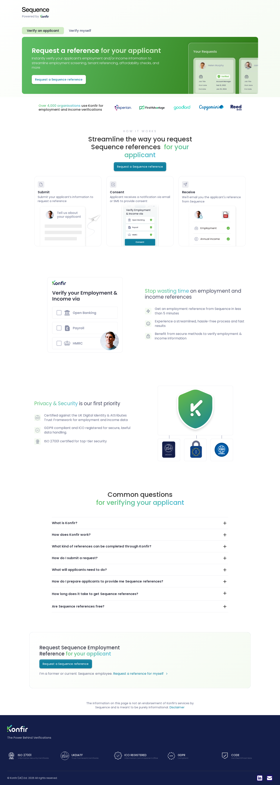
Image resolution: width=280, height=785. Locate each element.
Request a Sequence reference (59, 79)
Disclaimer (177, 707)
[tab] (43, 30)
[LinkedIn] (259, 778)
